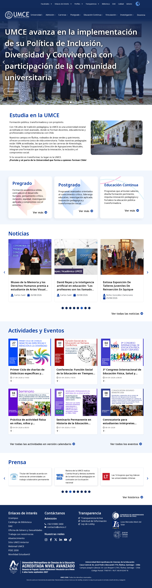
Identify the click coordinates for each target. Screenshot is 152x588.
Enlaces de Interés (62, 4)
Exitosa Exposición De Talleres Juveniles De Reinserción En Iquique (72, 285)
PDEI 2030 (13, 550)
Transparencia (91, 4)
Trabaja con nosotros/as (20, 534)
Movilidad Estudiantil (19, 554)
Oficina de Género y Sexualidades (25, 530)
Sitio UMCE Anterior (18, 542)
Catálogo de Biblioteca (19, 522)
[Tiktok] (70, 539)
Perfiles (77, 4)
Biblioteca (106, 4)
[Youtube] (65, 539)
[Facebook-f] (50, 539)
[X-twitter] (55, 539)
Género (129, 4)
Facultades (45, 4)
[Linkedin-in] (60, 539)
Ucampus (13, 518)
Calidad (121, 4)
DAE (114, 4)
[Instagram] (46, 539)
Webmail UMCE (16, 546)
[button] (76, 62)
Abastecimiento (16, 538)
